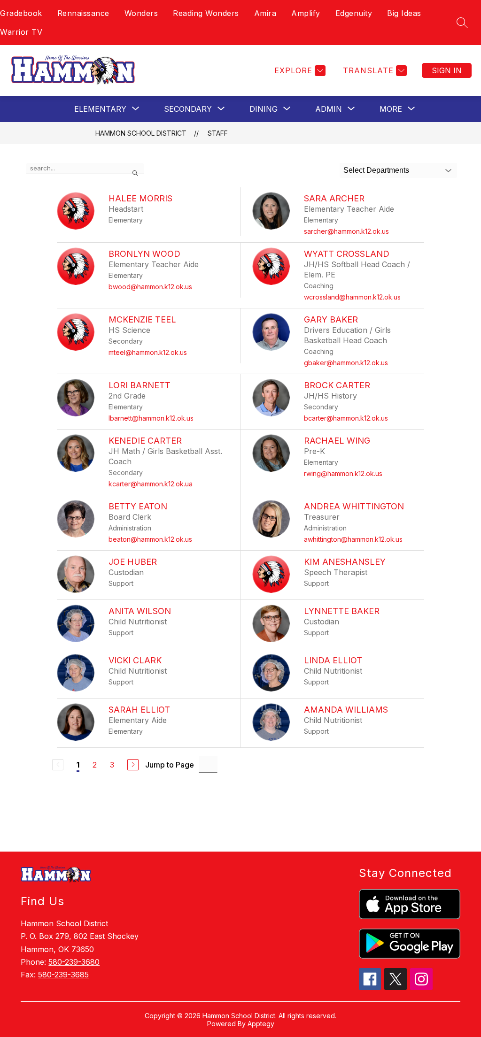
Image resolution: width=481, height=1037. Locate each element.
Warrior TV (21, 32)
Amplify (305, 13)
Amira (265, 13)
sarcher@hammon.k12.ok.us (346, 231)
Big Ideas (404, 13)
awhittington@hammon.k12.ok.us (353, 539)
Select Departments (376, 170)
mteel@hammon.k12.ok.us (148, 352)
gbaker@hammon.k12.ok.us (346, 363)
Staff (218, 133)
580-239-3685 (63, 974)
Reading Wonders (206, 13)
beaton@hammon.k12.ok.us (150, 539)
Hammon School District (140, 133)
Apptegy (261, 1024)
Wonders (141, 13)
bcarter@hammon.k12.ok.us (346, 418)
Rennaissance (83, 13)
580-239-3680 (74, 962)
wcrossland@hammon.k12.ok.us (352, 297)
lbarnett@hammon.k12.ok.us (151, 418)
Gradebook (21, 13)
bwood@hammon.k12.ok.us (150, 287)
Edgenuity (353, 13)
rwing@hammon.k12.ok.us (343, 473)
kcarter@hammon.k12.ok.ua (151, 484)
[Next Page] (133, 764)
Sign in (447, 70)
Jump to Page (169, 764)
